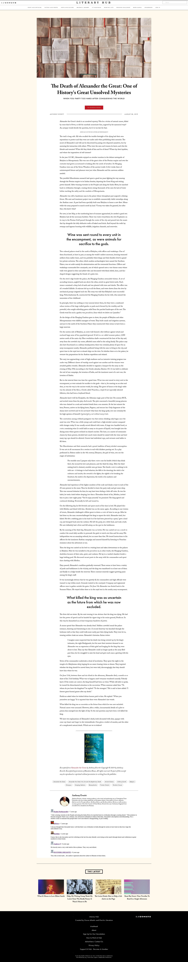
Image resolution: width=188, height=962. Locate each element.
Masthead (94, 926)
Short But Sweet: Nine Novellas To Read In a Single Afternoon (137, 898)
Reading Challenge (123, 7)
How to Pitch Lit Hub (94, 938)
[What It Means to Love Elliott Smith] (51, 892)
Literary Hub (94, 2)
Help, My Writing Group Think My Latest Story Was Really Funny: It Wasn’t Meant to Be (80, 899)
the (78, 768)
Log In (157, 7)
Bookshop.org (82, 957)
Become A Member (83, 7)
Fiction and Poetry (51, 7)
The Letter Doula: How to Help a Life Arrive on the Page (108, 898)
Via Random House (94, 107)
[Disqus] (94, 832)
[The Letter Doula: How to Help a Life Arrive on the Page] (108, 892)
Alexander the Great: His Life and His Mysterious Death (85, 781)
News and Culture (67, 7)
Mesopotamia (93, 785)
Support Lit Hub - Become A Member (94, 949)
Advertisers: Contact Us (94, 941)
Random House (117, 785)
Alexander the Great (59, 781)
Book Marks (137, 7)
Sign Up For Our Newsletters (94, 934)
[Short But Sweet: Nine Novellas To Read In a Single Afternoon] (137, 892)
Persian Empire (104, 785)
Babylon (132, 781)
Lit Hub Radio (96, 7)
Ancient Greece (109, 781)
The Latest (94, 871)
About (94, 930)
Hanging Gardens (80, 785)
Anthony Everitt (57, 114)
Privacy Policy (94, 945)
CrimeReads (149, 7)
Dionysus (68, 785)
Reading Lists (109, 7)
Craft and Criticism (35, 7)
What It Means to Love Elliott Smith (51, 896)
